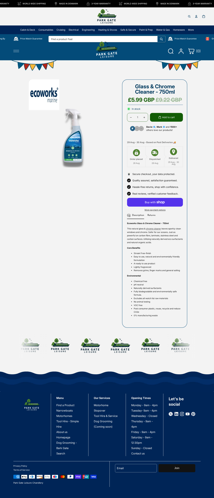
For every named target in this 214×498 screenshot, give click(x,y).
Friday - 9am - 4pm (143, 432)
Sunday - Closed (141, 448)
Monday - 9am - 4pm (144, 405)
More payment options (155, 210)
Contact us (138, 453)
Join (176, 468)
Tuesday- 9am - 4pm (144, 410)
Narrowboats (64, 410)
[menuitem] (191, 30)
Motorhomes (64, 416)
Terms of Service (21, 470)
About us (61, 432)
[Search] (161, 39)
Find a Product (65, 405)
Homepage (63, 437)
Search (60, 453)
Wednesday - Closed (144, 416)
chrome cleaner (153, 228)
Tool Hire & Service (106, 416)
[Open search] (189, 16)
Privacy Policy (20, 466)
